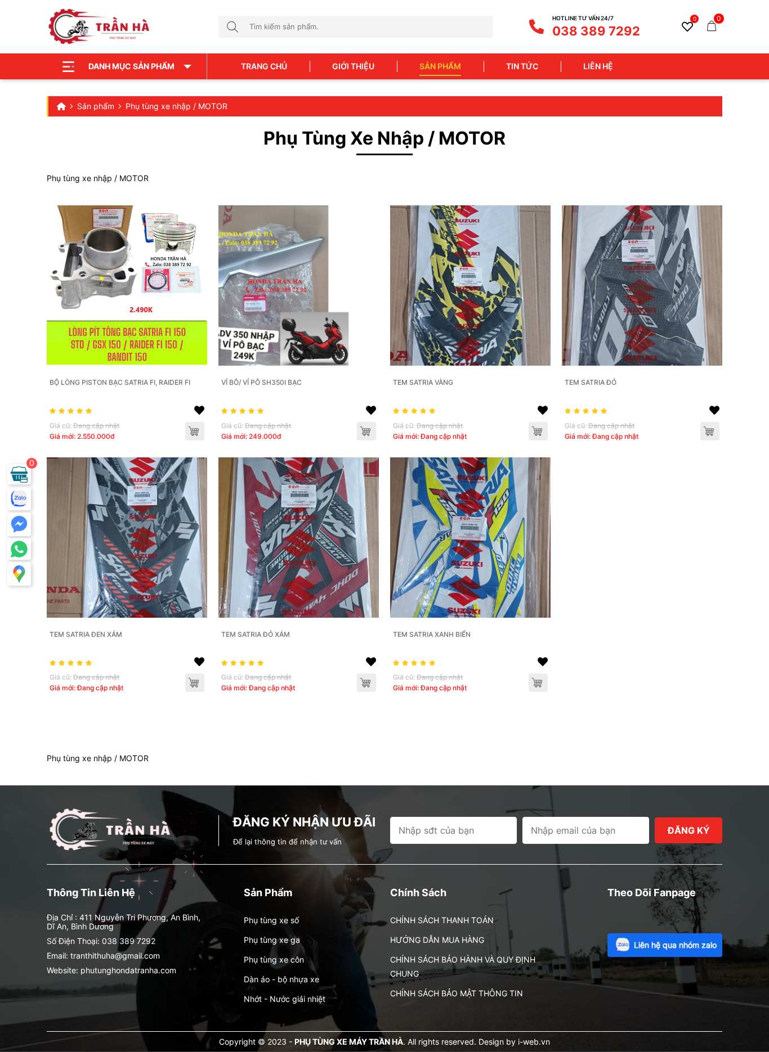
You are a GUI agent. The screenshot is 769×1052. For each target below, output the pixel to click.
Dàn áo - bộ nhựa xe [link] (281, 979)
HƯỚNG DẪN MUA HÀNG (437, 940)
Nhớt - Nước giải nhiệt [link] (284, 999)
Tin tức (522, 66)
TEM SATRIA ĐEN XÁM (86, 634)
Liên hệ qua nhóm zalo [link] (675, 945)
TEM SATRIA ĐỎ (590, 382)
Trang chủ (264, 66)
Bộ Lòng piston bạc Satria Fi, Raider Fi (120, 382)
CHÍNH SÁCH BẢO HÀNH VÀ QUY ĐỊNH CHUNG (462, 966)
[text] (371, 26)
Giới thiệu (353, 66)
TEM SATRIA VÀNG (423, 382)
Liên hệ (598, 66)
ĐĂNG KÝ (689, 830)
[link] (127, 285)
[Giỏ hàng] (712, 25)
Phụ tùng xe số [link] (271, 920)
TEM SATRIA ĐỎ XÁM (255, 634)
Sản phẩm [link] (440, 66)
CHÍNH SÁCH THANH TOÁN (442, 920)
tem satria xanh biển (432, 634)
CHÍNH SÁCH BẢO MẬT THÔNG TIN (456, 993)
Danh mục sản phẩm (131, 66)
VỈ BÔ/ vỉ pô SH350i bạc (261, 382)
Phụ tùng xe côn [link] (274, 959)
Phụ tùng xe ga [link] (272, 940)
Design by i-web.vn (514, 1041)
